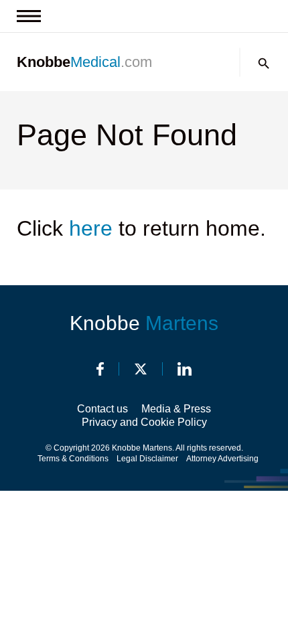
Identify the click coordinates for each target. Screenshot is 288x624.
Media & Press (176, 408)
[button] (264, 64)
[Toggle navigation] (29, 16)
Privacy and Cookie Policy (144, 422)
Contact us (102, 408)
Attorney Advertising (222, 458)
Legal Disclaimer (147, 458)
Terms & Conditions (73, 458)
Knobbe (144, 323)
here (91, 228)
